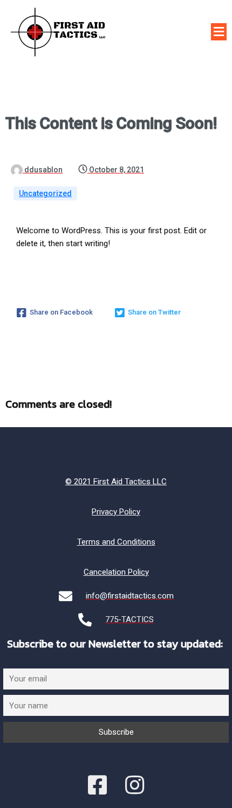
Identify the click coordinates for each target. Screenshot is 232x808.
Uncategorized (45, 193)
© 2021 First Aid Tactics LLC (116, 481)
